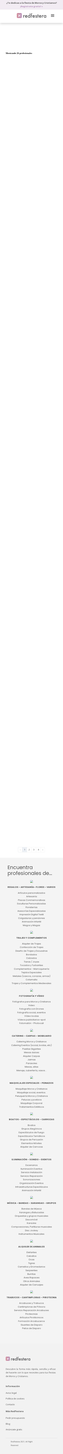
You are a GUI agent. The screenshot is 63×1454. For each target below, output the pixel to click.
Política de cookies (15, 1398)
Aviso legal (11, 1392)
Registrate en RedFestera (31, 467)
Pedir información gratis (31, 147)
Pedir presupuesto (15, 1417)
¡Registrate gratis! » (31, 6)
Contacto (10, 1404)
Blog (8, 1423)
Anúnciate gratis (14, 1429)
